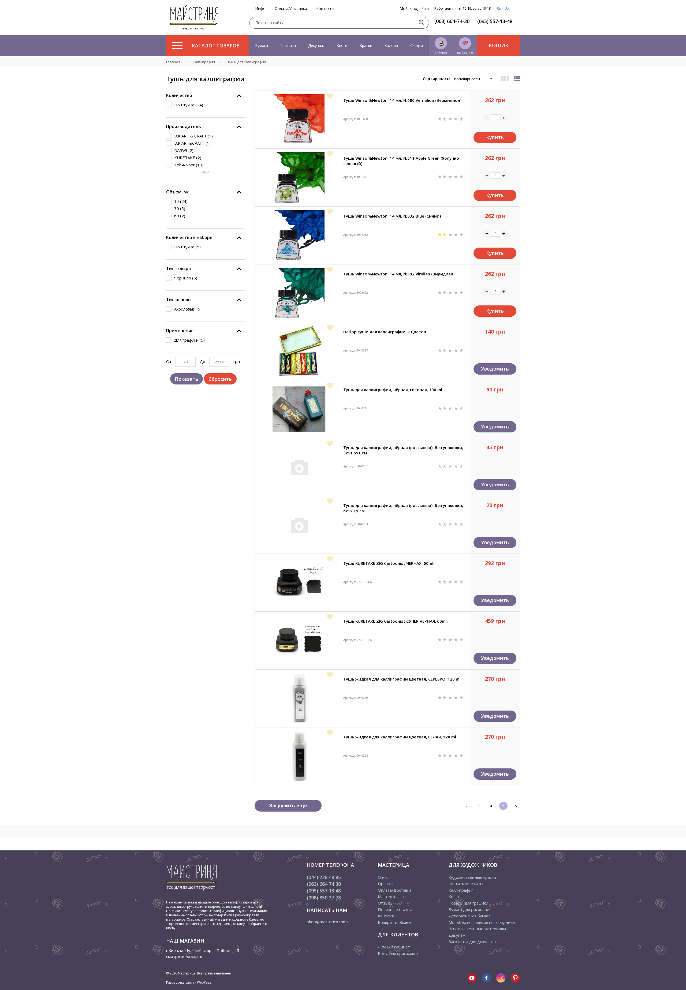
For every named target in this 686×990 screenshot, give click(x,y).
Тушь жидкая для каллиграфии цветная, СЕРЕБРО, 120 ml (402, 679)
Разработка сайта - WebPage (188, 982)
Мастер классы (392, 896)
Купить (495, 137)
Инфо (260, 8)
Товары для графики (468, 903)
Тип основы (178, 299)
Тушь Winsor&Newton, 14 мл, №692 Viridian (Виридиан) (398, 274)
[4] (456, 118)
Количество (179, 95)
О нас (383, 877)
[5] (461, 118)
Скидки (416, 45)
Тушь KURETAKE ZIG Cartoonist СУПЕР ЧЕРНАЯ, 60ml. (395, 621)
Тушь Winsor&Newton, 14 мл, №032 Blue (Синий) (392, 216)
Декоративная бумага (470, 915)
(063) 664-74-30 (451, 21)
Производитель (183, 126)
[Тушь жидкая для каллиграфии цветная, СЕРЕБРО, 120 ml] (299, 698)
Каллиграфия (461, 890)
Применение (180, 331)
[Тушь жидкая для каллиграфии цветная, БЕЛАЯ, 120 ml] (299, 756)
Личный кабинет (394, 947)
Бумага (261, 45)
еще (205, 171)
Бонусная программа (398, 953)
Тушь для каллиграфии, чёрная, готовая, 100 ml (392, 389)
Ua (507, 8)
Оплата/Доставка (291, 8)
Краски (366, 45)
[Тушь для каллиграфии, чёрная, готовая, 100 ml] (299, 409)
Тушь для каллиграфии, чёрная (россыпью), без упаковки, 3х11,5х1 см (403, 450)
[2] (445, 118)
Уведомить (495, 368)
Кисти (342, 45)
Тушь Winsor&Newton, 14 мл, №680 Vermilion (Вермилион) (402, 100)
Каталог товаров (216, 45)
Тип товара (178, 268)
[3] (450, 118)
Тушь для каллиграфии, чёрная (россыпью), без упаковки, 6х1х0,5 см (403, 508)
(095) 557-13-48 (494, 21)
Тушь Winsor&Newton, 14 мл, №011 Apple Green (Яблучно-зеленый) (402, 160)
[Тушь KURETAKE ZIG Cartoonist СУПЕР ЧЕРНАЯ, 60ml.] (299, 640)
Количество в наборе (189, 237)
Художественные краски (472, 877)
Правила (386, 883)
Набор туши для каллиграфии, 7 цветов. (385, 331)
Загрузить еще (288, 805)
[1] (440, 118)
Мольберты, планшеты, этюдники (482, 922)
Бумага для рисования (470, 909)
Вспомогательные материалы (477, 928)
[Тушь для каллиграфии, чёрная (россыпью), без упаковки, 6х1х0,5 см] (299, 525)
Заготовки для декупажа (472, 941)
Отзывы (385, 903)
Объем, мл (177, 192)
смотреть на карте (184, 956)
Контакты (325, 8)
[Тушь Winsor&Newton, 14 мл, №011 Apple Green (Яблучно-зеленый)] (299, 177)
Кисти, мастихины (466, 883)
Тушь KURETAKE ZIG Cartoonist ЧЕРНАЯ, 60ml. (388, 563)
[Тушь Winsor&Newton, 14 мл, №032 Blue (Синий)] (299, 235)
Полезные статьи (395, 909)
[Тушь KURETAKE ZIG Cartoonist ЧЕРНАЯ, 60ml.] (299, 582)
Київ (425, 8)
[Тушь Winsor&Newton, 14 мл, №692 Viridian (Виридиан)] (299, 293)
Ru (499, 8)
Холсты (391, 45)
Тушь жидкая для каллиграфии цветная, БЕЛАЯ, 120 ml (399, 736)
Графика (288, 45)
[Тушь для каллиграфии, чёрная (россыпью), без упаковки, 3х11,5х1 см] (299, 467)
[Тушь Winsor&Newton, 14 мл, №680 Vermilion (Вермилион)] (299, 119)
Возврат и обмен (394, 922)
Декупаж (316, 45)
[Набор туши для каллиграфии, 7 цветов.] (299, 351)
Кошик (498, 45)
